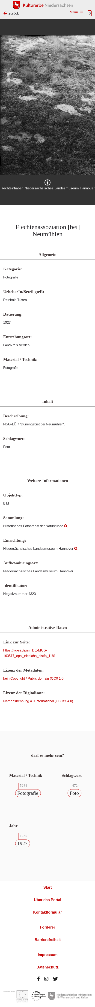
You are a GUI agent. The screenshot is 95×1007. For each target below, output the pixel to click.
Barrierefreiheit (48, 940)
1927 (22, 843)
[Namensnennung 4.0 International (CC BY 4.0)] (47, 182)
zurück (14, 13)
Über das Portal (47, 900)
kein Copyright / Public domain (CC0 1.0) (34, 678)
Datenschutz (47, 967)
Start (47, 887)
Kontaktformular (47, 912)
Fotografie (27, 793)
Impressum (47, 955)
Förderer (47, 927)
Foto (74, 793)
